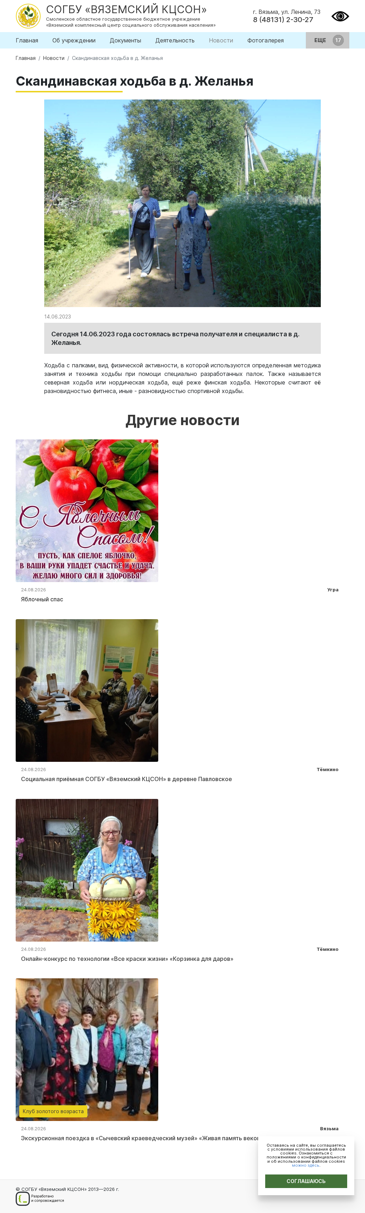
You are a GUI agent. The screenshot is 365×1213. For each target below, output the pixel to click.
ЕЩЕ (320, 40)
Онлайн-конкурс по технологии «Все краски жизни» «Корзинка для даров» (127, 958)
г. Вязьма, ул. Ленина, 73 (286, 11)
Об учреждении (74, 40)
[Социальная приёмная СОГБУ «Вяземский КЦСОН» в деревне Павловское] (87, 689)
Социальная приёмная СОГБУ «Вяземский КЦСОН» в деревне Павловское (126, 779)
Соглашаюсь (306, 1181)
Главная (27, 40)
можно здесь (305, 1165)
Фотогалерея (265, 40)
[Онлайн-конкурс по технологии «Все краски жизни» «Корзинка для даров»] (87, 869)
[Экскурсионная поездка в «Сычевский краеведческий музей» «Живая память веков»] (87, 1049)
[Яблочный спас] (87, 510)
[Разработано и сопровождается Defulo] (40, 1199)
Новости (221, 40)
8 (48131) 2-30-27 (283, 19)
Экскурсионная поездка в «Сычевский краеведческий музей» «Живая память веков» (142, 1138)
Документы (125, 40)
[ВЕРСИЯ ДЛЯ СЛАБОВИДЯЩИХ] (340, 15)
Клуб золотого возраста (53, 1111)
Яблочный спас (42, 599)
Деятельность (175, 40)
